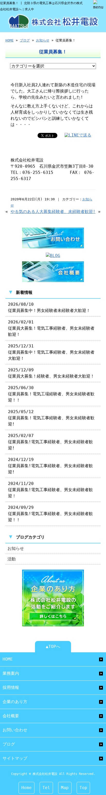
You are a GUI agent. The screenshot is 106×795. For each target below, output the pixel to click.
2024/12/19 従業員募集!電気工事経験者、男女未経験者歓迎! (50, 465)
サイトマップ (15, 758)
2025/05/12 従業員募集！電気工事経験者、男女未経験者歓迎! (51, 417)
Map (65, 787)
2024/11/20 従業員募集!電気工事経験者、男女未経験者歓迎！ (50, 489)
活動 (11, 559)
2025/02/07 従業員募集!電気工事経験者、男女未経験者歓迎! (50, 441)
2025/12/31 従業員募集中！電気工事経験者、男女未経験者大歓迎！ (51, 352)
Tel (46, 787)
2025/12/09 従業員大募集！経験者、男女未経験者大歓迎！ (51, 373)
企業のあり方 (15, 701)
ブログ (25, 40)
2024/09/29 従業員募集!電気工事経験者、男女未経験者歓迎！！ (50, 513)
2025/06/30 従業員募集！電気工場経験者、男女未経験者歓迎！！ (51, 394)
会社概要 (11, 715)
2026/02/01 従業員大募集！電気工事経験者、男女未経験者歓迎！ (51, 328)
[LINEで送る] (78, 135)
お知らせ (42, 40)
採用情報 (11, 687)
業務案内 (11, 673)
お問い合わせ (15, 730)
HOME (9, 40)
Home (26, 787)
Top (83, 787)
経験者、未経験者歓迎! (73, 211)
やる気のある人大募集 (31, 211)
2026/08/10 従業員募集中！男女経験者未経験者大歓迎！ (49, 307)
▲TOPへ (53, 646)
